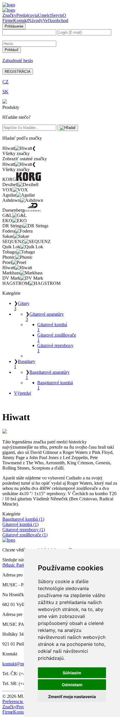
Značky (9, 15)
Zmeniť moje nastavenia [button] (72, 696)
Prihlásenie (14, 26)
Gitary (21, 306)
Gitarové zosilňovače (56, 338)
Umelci (44, 15)
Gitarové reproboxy (55, 348)
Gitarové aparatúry (45, 317)
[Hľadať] (67, 128)
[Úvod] (8, 4)
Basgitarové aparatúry (48, 375)
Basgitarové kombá (55, 385)
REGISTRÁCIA (18, 71)
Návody (35, 20)
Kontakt (20, 20)
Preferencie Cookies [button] (20, 701)
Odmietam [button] (72, 684)
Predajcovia (27, 15)
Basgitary (24, 364)
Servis (57, 15)
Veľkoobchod (55, 20)
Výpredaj (22, 393)
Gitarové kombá (52, 327)
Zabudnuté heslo (17, 60)
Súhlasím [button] (72, 672)
